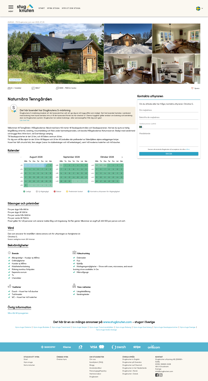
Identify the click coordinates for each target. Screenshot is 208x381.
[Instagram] (160, 375)
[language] (199, 8)
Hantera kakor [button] (95, 374)
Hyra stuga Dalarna (23, 327)
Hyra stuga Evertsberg (142, 327)
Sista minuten (29, 365)
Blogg (91, 365)
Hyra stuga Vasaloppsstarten (166, 327)
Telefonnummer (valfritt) (147, 124)
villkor (188, 149)
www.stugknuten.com (117, 322)
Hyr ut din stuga (71, 8)
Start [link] (42, 8)
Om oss (92, 359)
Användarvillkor (95, 368)
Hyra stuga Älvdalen (41, 327)
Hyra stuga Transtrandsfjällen (101, 327)
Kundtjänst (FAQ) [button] (96, 362)
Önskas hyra (62, 359)
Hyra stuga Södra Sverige (106, 330)
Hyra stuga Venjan (79, 327)
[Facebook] (157, 375)
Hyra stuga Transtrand (61, 327)
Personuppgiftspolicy (97, 371)
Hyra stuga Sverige (187, 327)
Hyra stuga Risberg (123, 327)
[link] (131, 359)
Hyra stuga (53, 8)
